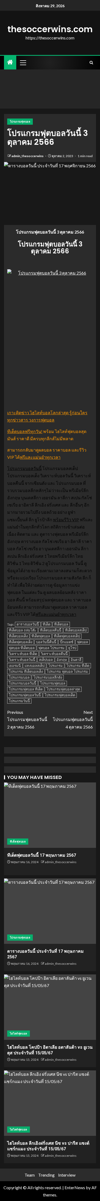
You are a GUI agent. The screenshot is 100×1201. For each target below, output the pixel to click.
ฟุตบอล (82, 642)
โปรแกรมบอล (19, 677)
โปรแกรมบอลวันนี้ (24, 468)
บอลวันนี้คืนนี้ (46, 642)
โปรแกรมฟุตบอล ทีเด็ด (26, 689)
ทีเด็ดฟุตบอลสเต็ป (67, 636)
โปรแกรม (55, 665)
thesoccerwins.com (50, 29)
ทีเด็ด (46, 624)
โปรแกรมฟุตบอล (20, 121)
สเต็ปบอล (46, 659)
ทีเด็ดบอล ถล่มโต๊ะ (22, 630)
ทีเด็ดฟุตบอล (40, 636)
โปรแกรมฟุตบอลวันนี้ (25, 695)
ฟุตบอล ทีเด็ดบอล (22, 648)
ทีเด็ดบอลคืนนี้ (50, 630)
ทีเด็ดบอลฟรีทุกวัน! (24, 431)
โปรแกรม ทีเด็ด (77, 665)
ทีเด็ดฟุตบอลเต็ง (20, 642)
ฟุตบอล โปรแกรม (51, 648)
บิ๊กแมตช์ (66, 642)
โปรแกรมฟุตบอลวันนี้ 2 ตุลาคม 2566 (27, 719)
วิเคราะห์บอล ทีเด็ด (23, 654)
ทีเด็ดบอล (61, 624)
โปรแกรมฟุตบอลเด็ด (60, 695)
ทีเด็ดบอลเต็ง (18, 636)
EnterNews (75, 1187)
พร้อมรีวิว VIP (66, 519)
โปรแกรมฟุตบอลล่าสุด (63, 689)
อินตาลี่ (76, 659)
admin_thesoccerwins (27, 156)
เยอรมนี (15, 665)
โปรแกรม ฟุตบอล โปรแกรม (67, 671)
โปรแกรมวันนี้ (19, 701)
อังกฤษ (62, 659)
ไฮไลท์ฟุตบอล (18, 1033)
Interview (66, 1174)
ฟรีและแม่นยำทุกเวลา (40, 457)
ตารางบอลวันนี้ (28, 624)
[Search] (91, 62)
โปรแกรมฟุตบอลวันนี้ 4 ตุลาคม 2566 (73, 719)
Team (30, 1174)
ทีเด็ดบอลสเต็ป (76, 630)
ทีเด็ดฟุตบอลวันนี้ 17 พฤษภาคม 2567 (41, 855)
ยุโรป (72, 648)
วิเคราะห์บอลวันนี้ (22, 659)
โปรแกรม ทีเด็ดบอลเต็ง (26, 671)
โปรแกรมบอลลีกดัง (47, 677)
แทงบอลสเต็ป (35, 665)
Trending (46, 1174)
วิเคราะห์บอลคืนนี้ (54, 654)
